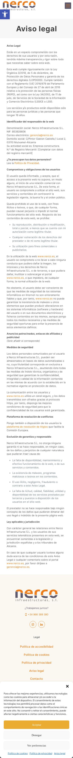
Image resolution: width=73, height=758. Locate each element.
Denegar (37, 735)
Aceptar (36, 724)
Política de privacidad (41, 753)
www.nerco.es (46, 256)
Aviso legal (59, 753)
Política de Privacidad (26, 163)
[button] (67, 686)
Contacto (36, 678)
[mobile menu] (68, 5)
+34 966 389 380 (37, 614)
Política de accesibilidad (36, 646)
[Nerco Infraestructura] (19, 5)
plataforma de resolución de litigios (27, 426)
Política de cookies (18, 753)
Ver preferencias (36, 745)
